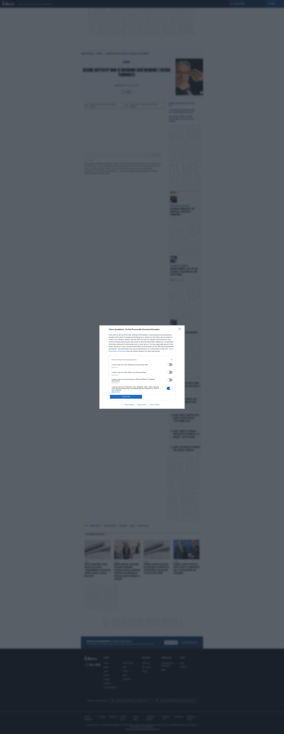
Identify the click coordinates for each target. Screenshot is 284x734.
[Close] (180, 329)
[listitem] (142, 360)
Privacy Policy (154, 405)
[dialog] (142, 367)
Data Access (142, 405)
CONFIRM (126, 397)
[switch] (169, 364)
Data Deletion (129, 405)
